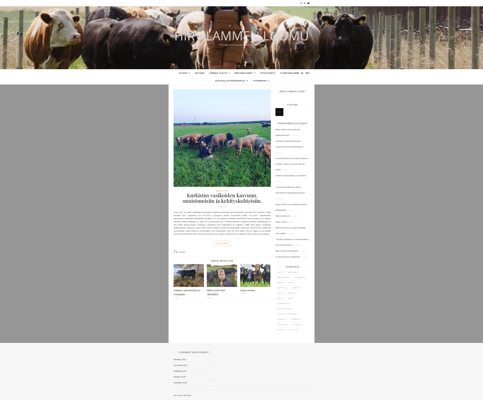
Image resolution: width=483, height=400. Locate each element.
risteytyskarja (284, 309)
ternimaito (282, 324)
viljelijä (293, 330)
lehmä (280, 283)
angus (280, 272)
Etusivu (183, 73)
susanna (181, 252)
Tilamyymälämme (289, 73)
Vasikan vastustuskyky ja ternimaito (290, 175)
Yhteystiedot (268, 73)
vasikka (281, 330)
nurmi (291, 298)
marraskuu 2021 (181, 365)
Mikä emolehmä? (244, 73)
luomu (291, 283)
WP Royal (187, 395)
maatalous (222, 191)
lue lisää (222, 243)
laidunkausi (300, 277)
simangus (282, 319)
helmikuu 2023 (180, 359)
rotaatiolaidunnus (287, 314)
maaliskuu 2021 (180, 371)
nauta (280, 298)
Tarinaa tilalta (218, 73)
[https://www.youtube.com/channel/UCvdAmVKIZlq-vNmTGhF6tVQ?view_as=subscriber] (279, 112)
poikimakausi (283, 303)
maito (280, 293)
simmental (296, 319)
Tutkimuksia (260, 80)
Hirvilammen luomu (241, 35)
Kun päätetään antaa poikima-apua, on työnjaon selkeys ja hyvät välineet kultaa (291, 164)
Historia (200, 73)
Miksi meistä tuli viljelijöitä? (286, 251)
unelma (296, 324)
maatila (297, 288)
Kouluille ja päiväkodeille (230, 80)
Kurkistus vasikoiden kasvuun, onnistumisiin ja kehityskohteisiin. (222, 198)
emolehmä (293, 272)
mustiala (292, 293)
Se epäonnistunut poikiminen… (288, 256)
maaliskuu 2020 (180, 382)
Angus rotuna (247, 290)
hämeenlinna (283, 277)
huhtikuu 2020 (180, 376)
